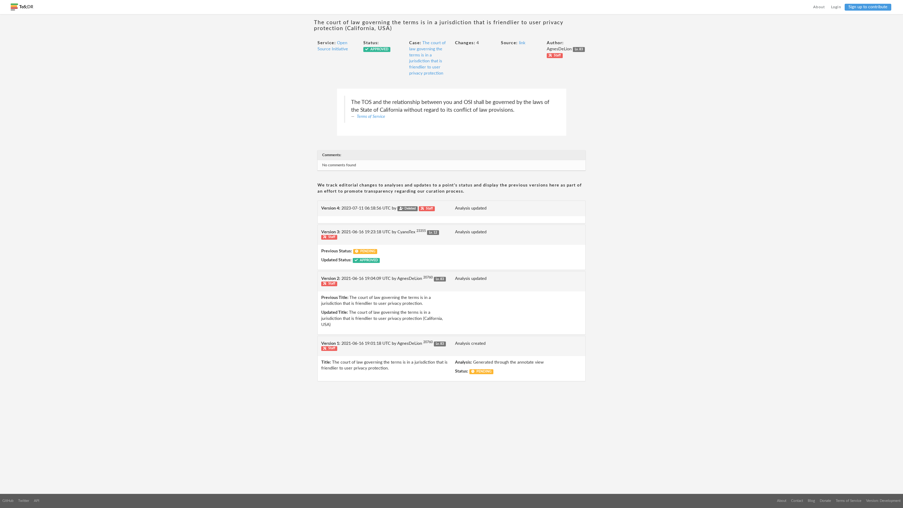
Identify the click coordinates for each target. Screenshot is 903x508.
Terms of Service (371, 117)
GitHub (7, 501)
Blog (811, 501)
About (819, 7)
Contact (797, 501)
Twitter (23, 501)
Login (836, 7)
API (36, 501)
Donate (825, 501)
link (522, 43)
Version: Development (883, 501)
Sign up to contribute (867, 7)
